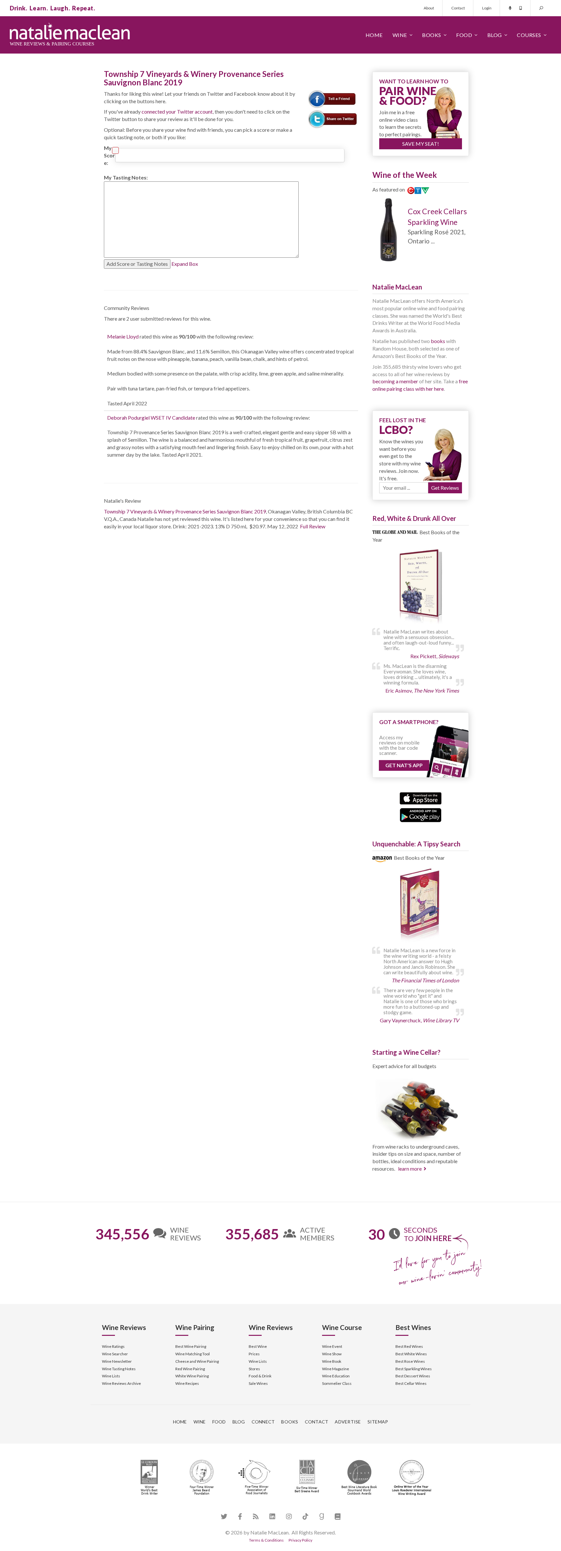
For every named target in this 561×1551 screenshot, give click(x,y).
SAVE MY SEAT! (420, 144)
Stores (254, 1368)
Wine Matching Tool (192, 1353)
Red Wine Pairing (190, 1368)
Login (487, 8)
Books (431, 35)
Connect (263, 1421)
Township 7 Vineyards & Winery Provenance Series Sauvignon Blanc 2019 (185, 511)
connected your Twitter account (177, 111)
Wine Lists (111, 1375)
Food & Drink (260, 1375)
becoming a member (395, 381)
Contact (458, 8)
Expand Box (184, 264)
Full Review (312, 526)
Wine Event (332, 1346)
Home (374, 35)
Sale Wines (258, 1383)
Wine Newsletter (117, 1361)
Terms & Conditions (266, 1540)
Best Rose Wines (410, 1361)
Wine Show (332, 1353)
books (438, 341)
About (429, 8)
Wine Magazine (335, 1368)
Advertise (348, 1421)
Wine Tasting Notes (119, 1368)
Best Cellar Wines (411, 1383)
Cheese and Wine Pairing (197, 1361)
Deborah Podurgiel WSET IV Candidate (151, 417)
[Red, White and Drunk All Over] (420, 587)
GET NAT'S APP (404, 765)
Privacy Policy (300, 1540)
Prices (254, 1353)
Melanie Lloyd (123, 336)
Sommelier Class (337, 1383)
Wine (400, 35)
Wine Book (331, 1361)
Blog (494, 35)
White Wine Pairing (192, 1375)
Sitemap (378, 1421)
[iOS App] (421, 797)
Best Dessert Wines (412, 1375)
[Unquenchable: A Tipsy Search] (420, 906)
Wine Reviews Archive (121, 1383)
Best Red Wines (409, 1346)
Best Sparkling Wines (413, 1368)
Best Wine (258, 1346)
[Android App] (421, 814)
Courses (529, 35)
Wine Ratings (113, 1346)
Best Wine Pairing (190, 1346)
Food (464, 35)
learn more (410, 1168)
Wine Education (336, 1375)
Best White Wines (411, 1353)
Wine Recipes (187, 1383)
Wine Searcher (115, 1353)
